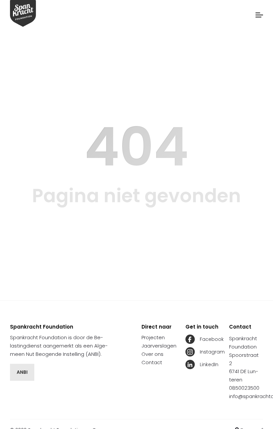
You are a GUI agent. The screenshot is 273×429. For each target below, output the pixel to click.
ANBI (22, 372)
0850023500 (244, 387)
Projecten (153, 337)
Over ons (152, 354)
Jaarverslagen (158, 345)
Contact (151, 362)
